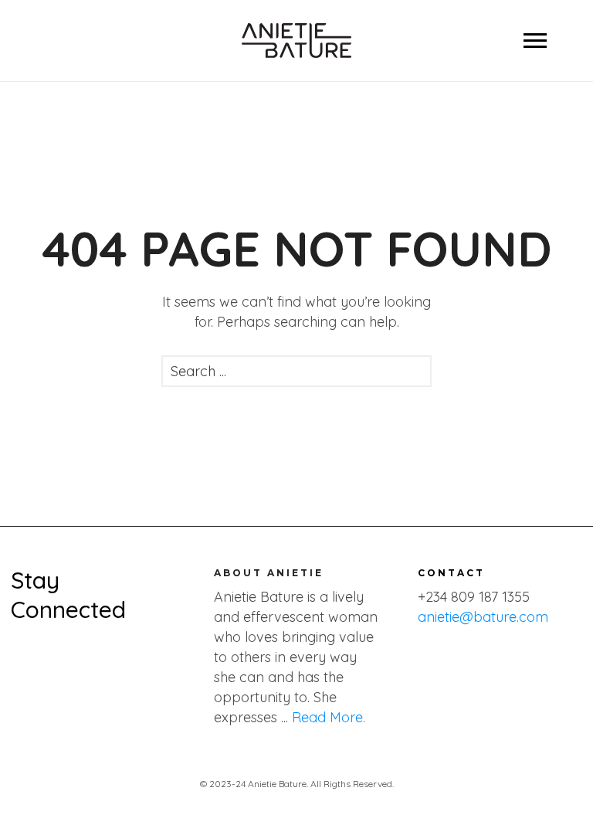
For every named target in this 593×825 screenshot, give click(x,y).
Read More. (328, 717)
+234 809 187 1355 (474, 597)
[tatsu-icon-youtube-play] (105, 654)
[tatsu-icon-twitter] (47, 654)
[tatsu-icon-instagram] (76, 654)
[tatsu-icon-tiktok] (133, 654)
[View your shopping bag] (36, 40)
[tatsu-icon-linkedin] (158, 654)
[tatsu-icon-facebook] (19, 654)
